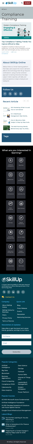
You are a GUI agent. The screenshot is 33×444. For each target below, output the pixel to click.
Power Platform (23, 392)
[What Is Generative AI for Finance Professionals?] (16, 426)
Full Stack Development (10, 237)
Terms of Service (8, 321)
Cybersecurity (21, 194)
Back (5, 9)
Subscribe (16, 352)
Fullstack (21, 371)
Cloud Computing (21, 180)
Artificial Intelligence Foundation (13, 402)
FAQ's (4, 315)
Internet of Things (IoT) (11, 251)
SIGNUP (27, 3)
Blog (18, 305)
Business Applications (6, 377)
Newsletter (21, 314)
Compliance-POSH (8, 384)
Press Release (22, 308)
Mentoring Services (24, 317)
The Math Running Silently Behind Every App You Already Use (20, 129)
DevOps (10, 222)
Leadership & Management (23, 383)
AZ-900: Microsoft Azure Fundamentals (15, 399)
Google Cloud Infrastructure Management (16, 410)
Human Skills (21, 237)
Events (19, 311)
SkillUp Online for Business (8, 311)
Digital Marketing (21, 223)
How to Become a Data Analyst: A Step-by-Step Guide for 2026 (20, 122)
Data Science (21, 208)
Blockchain (10, 179)
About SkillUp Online (7, 306)
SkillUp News (10, 266)
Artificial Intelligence (11, 165)
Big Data (21, 165)
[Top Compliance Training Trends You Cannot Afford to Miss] (16, 30)
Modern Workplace (21, 251)
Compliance (5, 53)
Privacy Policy (7, 318)
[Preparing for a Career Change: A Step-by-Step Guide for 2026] (16, 432)
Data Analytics (10, 208)
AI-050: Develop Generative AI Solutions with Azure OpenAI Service (15, 406)
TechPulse (21, 266)
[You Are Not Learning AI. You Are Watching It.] (16, 419)
